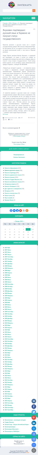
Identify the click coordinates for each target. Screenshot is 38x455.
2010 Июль (8, 334)
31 (32, 237)
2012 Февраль (9, 368)
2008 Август (8, 282)
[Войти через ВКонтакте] (14, 210)
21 (19, 234)
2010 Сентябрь (9, 339)
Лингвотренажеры (10, 427)
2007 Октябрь (9, 259)
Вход (23, 136)
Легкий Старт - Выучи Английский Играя (17, 424)
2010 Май (7, 330)
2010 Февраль (9, 323)
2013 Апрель (8, 389)
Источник (5, 114)
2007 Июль (8, 252)
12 (10, 232)
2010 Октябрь (9, 341)
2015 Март (8, 398)
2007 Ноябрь (8, 261)
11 (5, 232)
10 (32, 229)
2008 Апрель (8, 272)
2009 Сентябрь (9, 311)
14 (19, 232)
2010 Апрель (8, 327)
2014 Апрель (8, 394)
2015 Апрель (8, 400)
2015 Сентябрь (9, 403)
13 (14, 232)
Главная (5, 23)
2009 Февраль (9, 295)
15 (23, 232)
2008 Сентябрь (9, 284)
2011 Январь (8, 348)
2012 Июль (8, 378)
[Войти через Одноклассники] (27, 210)
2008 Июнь (8, 277)
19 (10, 234)
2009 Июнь (8, 304)
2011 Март (7, 352)
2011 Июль (8, 357)
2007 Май (7, 247)
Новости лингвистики (11, 193)
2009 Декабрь (9, 318)
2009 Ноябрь (8, 316)
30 (28, 237)
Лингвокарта (24, 5)
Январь (15, 23)
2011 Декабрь (8, 364)
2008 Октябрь (9, 286)
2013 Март (8, 387)
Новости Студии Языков (12, 179)
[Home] (12, 5)
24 (32, 234)
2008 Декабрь (9, 291)
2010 (10, 23)
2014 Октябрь (9, 396)
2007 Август (8, 254)
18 (5, 234)
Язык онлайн (8, 197)
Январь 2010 (19, 221)
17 (32, 232)
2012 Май (7, 373)
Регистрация (17, 136)
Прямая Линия (9, 200)
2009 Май (7, 302)
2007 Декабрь (9, 263)
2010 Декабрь (9, 346)
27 (14, 237)
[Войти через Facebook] (17, 210)
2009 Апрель (8, 300)
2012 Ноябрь (8, 382)
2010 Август (8, 336)
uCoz (27, 452)
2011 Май (7, 355)
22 (23, 234)
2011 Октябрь (9, 359)
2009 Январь (8, 293)
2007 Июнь (8, 250)
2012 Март (8, 371)
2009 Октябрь (9, 314)
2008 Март (8, 270)
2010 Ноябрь (8, 343)
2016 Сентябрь (9, 407)
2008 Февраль (9, 268)
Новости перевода (10, 172)
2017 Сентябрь (9, 410)
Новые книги (8, 195)
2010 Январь (8, 320)
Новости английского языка (13, 182)
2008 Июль (8, 279)
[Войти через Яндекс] (20, 210)
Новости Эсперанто (10, 186)
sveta (5, 119)
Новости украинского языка (13, 175)
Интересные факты (10, 184)
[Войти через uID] (11, 210)
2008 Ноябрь (8, 288)
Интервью (8, 191)
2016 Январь (8, 405)
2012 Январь (8, 366)
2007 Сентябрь (9, 257)
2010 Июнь (8, 332)
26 (10, 237)
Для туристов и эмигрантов (13, 188)
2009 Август (8, 309)
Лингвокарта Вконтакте (11, 429)
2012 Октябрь (9, 380)
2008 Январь (8, 266)
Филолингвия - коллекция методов (15, 420)
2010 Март (8, 325)
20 (14, 234)
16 (28, 232)
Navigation (9, 18)
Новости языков (9, 177)
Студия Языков (9, 422)
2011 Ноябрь (8, 362)
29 (23, 237)
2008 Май (7, 275)
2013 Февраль (9, 384)
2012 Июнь (8, 375)
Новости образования (11, 168)
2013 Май (7, 391)
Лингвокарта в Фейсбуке (12, 431)
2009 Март (8, 298)
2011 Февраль (9, 350)
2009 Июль (8, 307)
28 (19, 237)
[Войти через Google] (23, 210)
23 (28, 234)
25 (5, 237)
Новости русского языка (11, 117)
